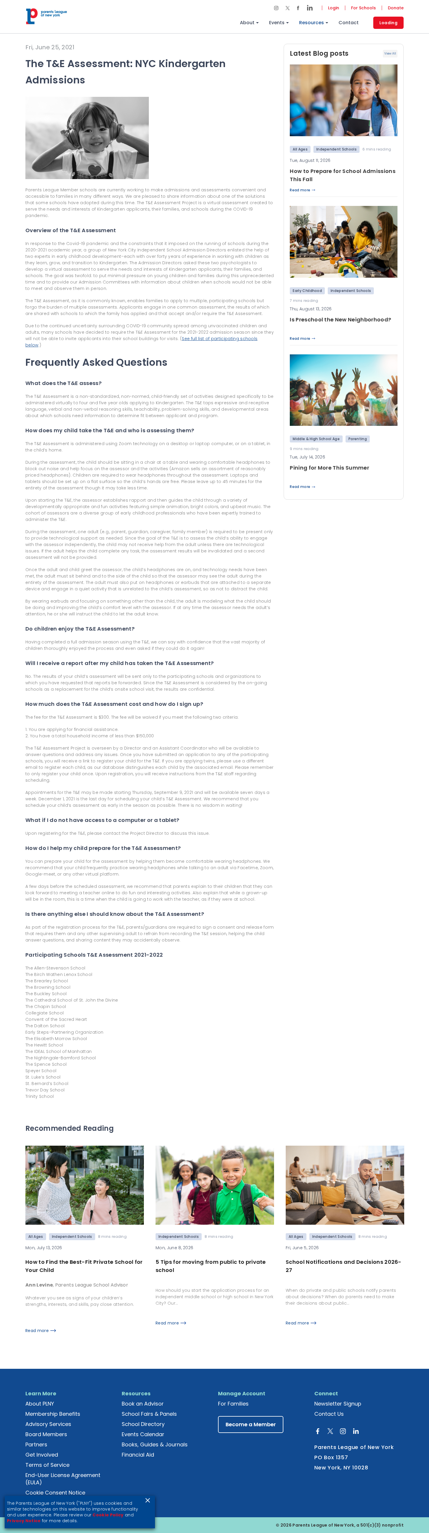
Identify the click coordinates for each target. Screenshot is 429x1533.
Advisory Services (48, 1424)
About (247, 22)
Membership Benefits (52, 1414)
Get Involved (41, 1454)
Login (333, 8)
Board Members (46, 1434)
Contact (349, 22)
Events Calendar (143, 1434)
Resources (311, 22)
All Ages (300, 149)
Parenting (357, 438)
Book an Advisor (143, 1403)
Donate (396, 8)
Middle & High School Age (316, 438)
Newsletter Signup (337, 1403)
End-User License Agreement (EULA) (62, 1478)
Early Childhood (307, 290)
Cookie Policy (108, 1515)
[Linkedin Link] (308, 7)
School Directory (143, 1424)
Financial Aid (138, 1454)
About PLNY (39, 1403)
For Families (233, 1403)
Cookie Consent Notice (55, 1492)
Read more (300, 190)
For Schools (363, 8)
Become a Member (251, 1424)
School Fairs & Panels (149, 1414)
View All (390, 53)
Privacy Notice (24, 1521)
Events (277, 22)
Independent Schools (336, 149)
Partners (36, 1444)
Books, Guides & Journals (155, 1444)
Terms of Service (47, 1465)
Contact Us (329, 1414)
